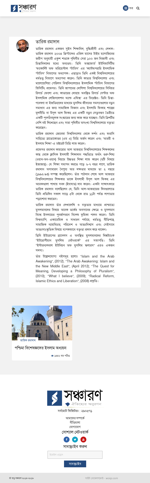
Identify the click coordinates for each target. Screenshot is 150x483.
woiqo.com (112, 478)
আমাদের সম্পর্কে (75, 418)
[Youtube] (83, 439)
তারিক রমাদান (27, 340)
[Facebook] (67, 439)
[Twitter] (75, 439)
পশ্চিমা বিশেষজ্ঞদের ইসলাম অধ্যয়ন (40, 348)
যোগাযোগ (75, 427)
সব (131, 8)
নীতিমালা (75, 423)
